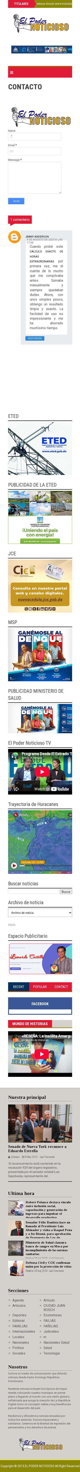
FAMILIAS (20, 1326)
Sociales (18, 1353)
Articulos (19, 1306)
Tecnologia (52, 1353)
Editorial (18, 1321)
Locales (18, 1337)
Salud (48, 1348)
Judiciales (51, 1331)
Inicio (12, 925)
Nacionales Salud (56, 1342)
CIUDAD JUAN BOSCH (54, 1308)
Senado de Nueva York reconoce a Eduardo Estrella (37, 1149)
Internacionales (23, 1331)
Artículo (49, 1300)
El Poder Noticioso (40, 1466)
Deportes (19, 1315)
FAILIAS (50, 1321)
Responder (35, 338)
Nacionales (20, 1342)
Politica (18, 1348)
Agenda (18, 1300)
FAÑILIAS (51, 1326)
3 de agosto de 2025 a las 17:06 (45, 241)
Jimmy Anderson (37, 236)
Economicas (53, 1315)
